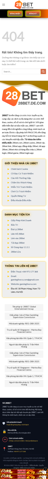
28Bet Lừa (16, 251)
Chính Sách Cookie (19, 169)
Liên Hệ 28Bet (17, 233)
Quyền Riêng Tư (18, 196)
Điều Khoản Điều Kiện (21, 200)
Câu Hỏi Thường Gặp (21, 178)
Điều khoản (34, 465)
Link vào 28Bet (18, 238)
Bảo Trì (14, 224)
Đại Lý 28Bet (17, 229)
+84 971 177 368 (20, 451)
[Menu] (3, 4)
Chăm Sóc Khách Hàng (21, 182)
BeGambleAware (32, 441)
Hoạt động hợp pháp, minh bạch (18, 425)
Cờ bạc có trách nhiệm (17, 441)
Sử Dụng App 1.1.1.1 (20, 247)
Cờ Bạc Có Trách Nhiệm (22, 173)
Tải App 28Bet (18, 242)
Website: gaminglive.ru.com (23, 284)
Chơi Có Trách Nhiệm (21, 191)
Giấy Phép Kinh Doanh (21, 220)
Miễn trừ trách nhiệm (27, 468)
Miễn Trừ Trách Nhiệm (21, 187)
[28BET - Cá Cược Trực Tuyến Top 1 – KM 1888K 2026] (24, 4)
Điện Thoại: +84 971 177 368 (24, 271)
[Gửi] (43, 71)
